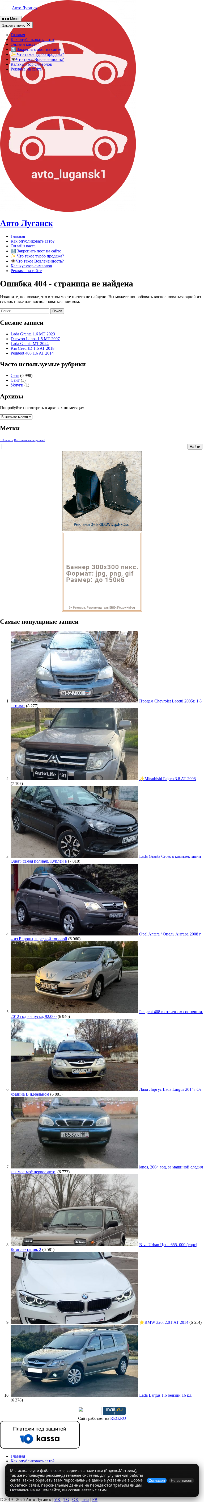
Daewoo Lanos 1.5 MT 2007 (35, 338)
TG (66, 1499)
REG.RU (118, 1418)
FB (94, 1499)
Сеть (15, 375)
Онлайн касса (23, 44)
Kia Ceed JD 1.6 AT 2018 (32, 348)
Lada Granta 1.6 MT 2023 (33, 334)
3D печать (6, 440)
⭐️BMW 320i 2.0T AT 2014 (163, 1322)
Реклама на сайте (26, 69)
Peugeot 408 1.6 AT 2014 (32, 353)
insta (85, 1499)
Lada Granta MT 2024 (30, 343)
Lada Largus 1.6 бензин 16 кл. (165, 1395)
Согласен (156, 1480)
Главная (18, 34)
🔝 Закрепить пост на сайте (36, 49)
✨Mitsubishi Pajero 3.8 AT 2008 (167, 778)
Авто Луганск (24, 8)
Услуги (17, 385)
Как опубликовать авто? (32, 39)
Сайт (15, 380)
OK (75, 1499)
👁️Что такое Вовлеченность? (37, 59)
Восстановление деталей (29, 440)
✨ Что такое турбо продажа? (37, 54)
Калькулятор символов (31, 64)
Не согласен (181, 1480)
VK (57, 1499)
